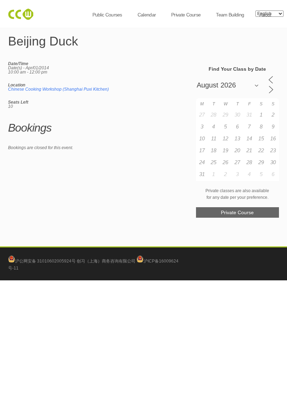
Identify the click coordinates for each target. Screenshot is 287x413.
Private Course (186, 15)
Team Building (230, 15)
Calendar (147, 15)
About (265, 15)
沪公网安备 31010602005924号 (45, 261)
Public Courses (107, 15)
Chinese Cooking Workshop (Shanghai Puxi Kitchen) (58, 89)
